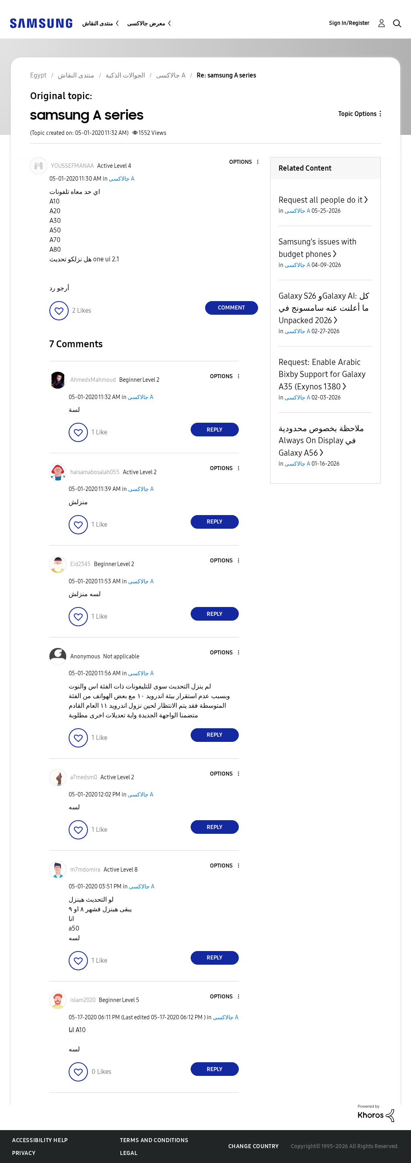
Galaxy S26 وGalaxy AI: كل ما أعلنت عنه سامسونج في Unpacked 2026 (324, 308)
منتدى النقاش (97, 23)
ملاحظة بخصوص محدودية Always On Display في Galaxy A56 (321, 441)
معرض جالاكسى (146, 23)
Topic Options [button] (357, 114)
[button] (244, 162)
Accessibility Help (40, 1140)
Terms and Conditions (154, 1140)
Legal (128, 1153)
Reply (214, 429)
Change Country (253, 1146)
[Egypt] (41, 22)
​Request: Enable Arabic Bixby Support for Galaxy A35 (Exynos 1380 (322, 374)
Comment (231, 307)
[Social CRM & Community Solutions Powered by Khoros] (376, 1113)
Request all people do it (320, 200)
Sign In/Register (349, 23)
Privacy (23, 1153)
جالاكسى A (121, 178)
